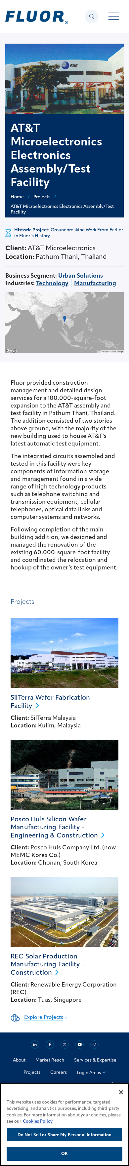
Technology (52, 283)
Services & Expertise (95, 1060)
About (19, 1060)
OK (64, 1153)
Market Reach (49, 1060)
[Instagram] (94, 1044)
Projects (31, 1072)
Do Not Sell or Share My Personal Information (65, 1134)
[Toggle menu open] (113, 17)
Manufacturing (95, 283)
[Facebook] (50, 1044)
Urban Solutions (80, 275)
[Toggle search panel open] (92, 16)
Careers (58, 1072)
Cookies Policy (38, 1121)
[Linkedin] (35, 1044)
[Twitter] (65, 1044)
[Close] (121, 1092)
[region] (64, 1124)
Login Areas (89, 1072)
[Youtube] (79, 1044)
